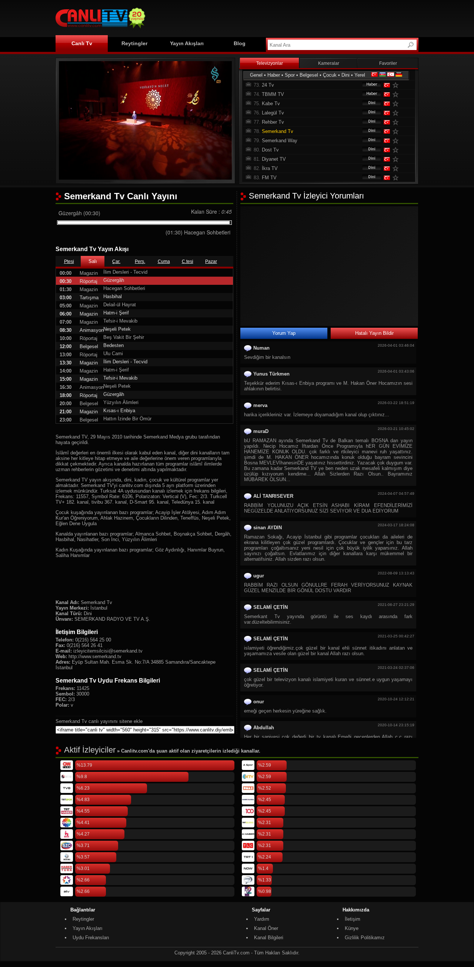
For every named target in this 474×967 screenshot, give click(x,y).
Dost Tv (270, 150)
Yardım (261, 919)
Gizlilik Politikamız (365, 937)
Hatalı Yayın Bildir (374, 333)
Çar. (116, 261)
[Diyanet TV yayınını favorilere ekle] (397, 159)
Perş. (140, 261)
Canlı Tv (81, 43)
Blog (240, 43)
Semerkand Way (279, 140)
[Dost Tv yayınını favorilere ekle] (397, 149)
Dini (345, 75)
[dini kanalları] (368, 103)
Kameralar (328, 63)
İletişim (352, 919)
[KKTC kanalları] (390, 75)
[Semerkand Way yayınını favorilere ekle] (397, 140)
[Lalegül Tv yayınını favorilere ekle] (397, 112)
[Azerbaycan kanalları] (382, 75)
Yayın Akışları (187, 43)
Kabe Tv (271, 103)
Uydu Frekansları (91, 937)
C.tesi (187, 261)
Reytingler (134, 43)
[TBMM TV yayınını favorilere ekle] (397, 94)
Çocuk (330, 75)
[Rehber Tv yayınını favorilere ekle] (397, 122)
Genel (256, 75)
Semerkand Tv (277, 131)
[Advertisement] (283, 17)
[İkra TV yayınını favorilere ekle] (397, 168)
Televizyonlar (269, 63)
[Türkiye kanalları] (374, 75)
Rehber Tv (273, 122)
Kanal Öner (266, 928)
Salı (93, 261)
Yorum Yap (284, 333)
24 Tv (268, 85)
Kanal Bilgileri (268, 937)
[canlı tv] (100, 29)
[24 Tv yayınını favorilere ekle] (397, 85)
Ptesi (69, 261)
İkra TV (270, 168)
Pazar (211, 261)
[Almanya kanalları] (398, 75)
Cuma (164, 261)
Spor (290, 75)
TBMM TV (273, 94)
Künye (351, 928)
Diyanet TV (274, 159)
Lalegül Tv (273, 113)
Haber (273, 75)
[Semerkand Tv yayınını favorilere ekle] (397, 131)
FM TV (269, 177)
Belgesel (309, 75)
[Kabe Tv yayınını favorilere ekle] (397, 103)
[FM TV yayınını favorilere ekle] (397, 177)
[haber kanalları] (368, 85)
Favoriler (388, 63)
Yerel (359, 75)
